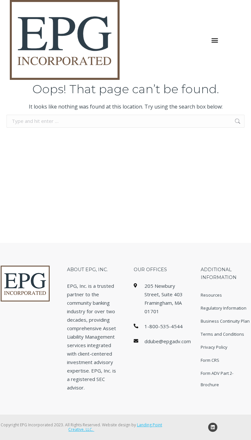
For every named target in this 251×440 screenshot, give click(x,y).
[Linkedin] (212, 427)
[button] (214, 40)
